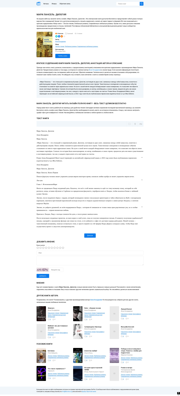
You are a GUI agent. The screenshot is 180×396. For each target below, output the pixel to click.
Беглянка (51, 351)
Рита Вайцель (52, 353)
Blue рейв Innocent (127, 327)
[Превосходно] (63, 248)
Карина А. (51, 371)
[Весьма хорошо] (52, 248)
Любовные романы (71, 46)
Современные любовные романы (87, 46)
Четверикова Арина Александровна (128, 371)
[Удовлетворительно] (43, 248)
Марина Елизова (126, 355)
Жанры (54, 4)
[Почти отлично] (57, 248)
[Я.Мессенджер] (56, 36)
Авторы (46, 4)
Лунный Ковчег (126, 309)
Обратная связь (65, 4)
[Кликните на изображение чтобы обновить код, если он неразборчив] (43, 270)
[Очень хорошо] (54, 248)
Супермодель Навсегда (92, 327)
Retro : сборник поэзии (92, 308)
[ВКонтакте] (59, 36)
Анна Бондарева (60, 41)
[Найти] (141, 4)
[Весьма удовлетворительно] (46, 248)
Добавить (42, 276)
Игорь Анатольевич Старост (94, 372)
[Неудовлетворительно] (38, 248)
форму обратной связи (89, 391)
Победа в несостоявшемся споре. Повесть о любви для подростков (131, 351)
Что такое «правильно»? (56, 369)
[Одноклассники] (62, 36)
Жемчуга (51, 308)
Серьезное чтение (53, 313)
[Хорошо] (49, 248)
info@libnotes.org (67, 391)
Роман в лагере (126, 368)
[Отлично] (60, 248)
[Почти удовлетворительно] (40, 248)
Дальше (90, 235)
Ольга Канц (88, 353)
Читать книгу (62, 56)
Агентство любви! (90, 351)
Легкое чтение (59, 46)
